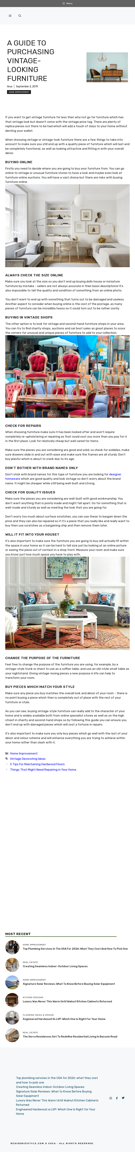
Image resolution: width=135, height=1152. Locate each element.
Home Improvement (19, 92)
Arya (9, 86)
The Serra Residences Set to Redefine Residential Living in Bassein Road (70, 1036)
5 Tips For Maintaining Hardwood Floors (37, 764)
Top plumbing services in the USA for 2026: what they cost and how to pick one (75, 948)
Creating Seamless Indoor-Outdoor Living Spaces (55, 966)
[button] (20, 16)
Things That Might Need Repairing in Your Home (43, 769)
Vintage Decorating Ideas (28, 758)
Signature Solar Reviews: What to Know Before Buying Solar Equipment (69, 983)
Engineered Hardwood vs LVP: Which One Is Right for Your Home (64, 1019)
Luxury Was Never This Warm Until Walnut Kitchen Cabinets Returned (67, 1001)
